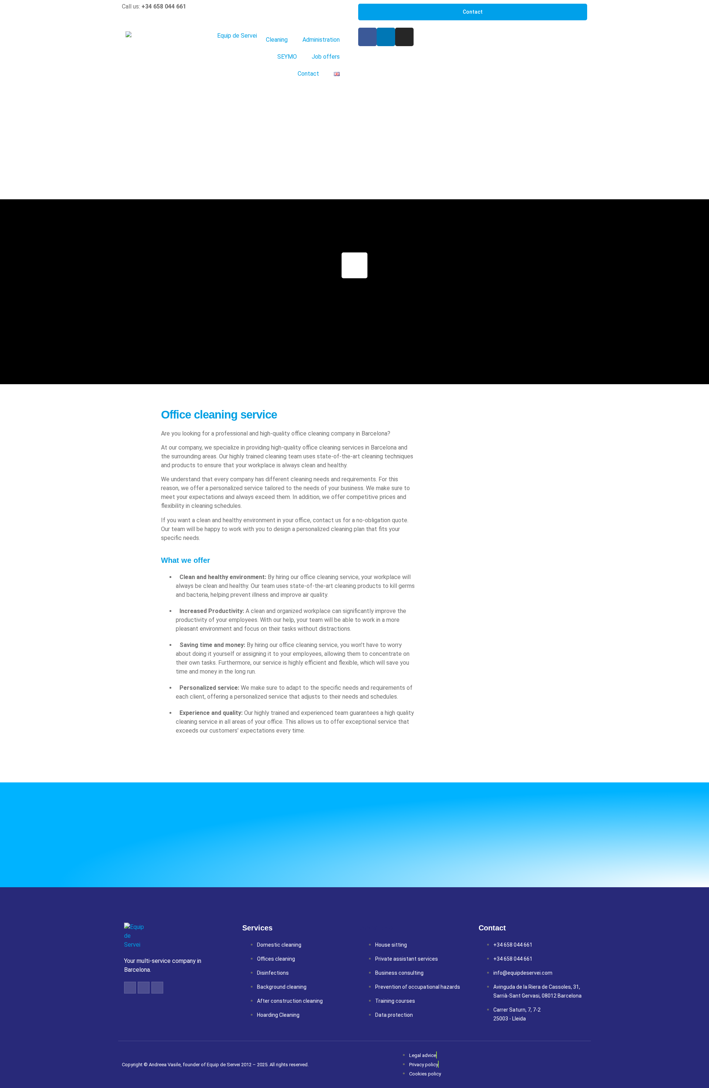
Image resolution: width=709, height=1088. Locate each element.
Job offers (326, 56)
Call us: (154, 6)
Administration (321, 39)
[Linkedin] (386, 37)
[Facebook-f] (130, 988)
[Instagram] (404, 37)
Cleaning (277, 39)
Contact (308, 73)
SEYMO (287, 56)
